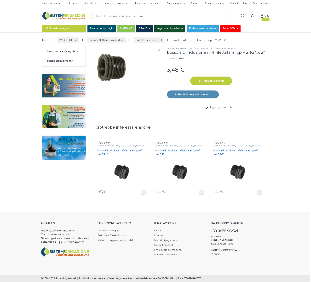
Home (45, 40)
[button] (159, 50)
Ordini (157, 230)
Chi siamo (195, 3)
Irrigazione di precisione (147, 3)
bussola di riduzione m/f (149, 40)
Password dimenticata (166, 254)
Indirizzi (158, 235)
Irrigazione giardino (52, 3)
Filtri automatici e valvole (202, 28)
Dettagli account (163, 245)
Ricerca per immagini (102, 28)
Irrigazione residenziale (81, 3)
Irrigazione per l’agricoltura (114, 3)
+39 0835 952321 (224, 231)
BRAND (143, 28)
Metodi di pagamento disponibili (115, 240)
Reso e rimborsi (261, 3)
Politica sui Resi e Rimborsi (112, 235)
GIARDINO (126, 28)
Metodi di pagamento (166, 240)
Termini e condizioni (215, 3)
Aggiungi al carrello (213, 80)
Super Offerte (230, 28)
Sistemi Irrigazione (176, 3)
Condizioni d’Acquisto (109, 230)
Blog (245, 3)
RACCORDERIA (68, 40)
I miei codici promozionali (168, 249)
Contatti (234, 3)
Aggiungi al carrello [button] (141, 193)
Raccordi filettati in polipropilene (106, 40)
